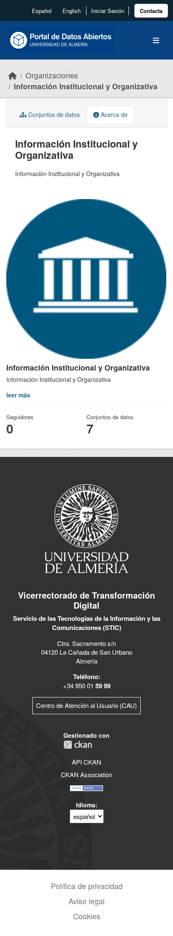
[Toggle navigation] (156, 40)
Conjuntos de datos (53, 114)
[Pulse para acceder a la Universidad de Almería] (86, 528)
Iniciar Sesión (107, 11)
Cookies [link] (86, 915)
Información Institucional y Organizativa (85, 86)
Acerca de (113, 114)
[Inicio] (12, 75)
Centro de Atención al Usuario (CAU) (86, 705)
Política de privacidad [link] (87, 885)
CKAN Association (86, 774)
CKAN (77, 744)
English (72, 11)
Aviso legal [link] (86, 900)
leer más (18, 395)
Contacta (151, 11)
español (42, 11)
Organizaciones (52, 75)
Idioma (85, 805)
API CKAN (86, 761)
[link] (151, 11)
